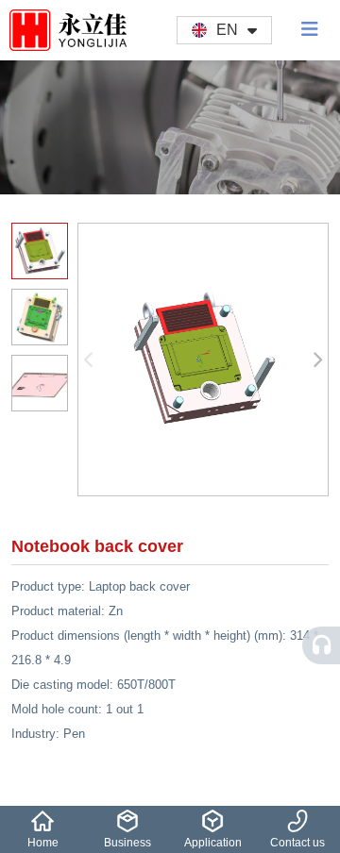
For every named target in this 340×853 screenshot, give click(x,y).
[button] (318, 359)
